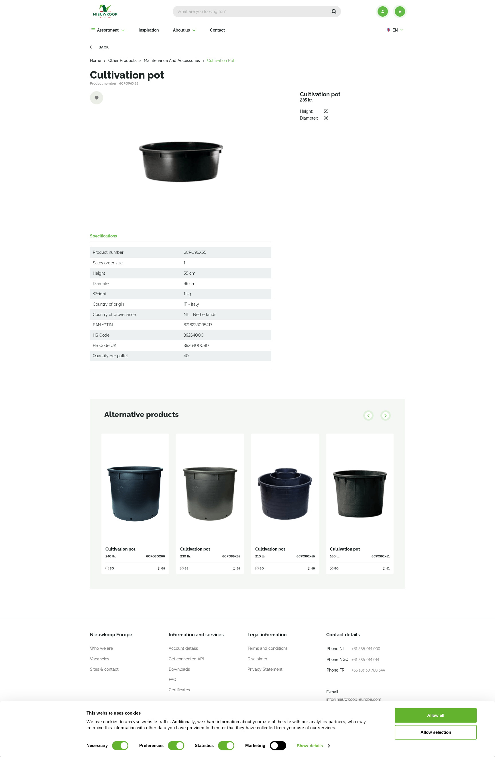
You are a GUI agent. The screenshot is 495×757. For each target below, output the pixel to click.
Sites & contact (104, 669)
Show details (310, 745)
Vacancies (99, 659)
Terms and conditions (267, 648)
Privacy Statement (264, 669)
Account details (183, 648)
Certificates (179, 690)
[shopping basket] (400, 11)
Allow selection (436, 732)
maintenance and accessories (172, 60)
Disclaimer (257, 659)
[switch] (176, 745)
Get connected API (186, 659)
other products (122, 60)
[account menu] (383, 11)
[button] (334, 11)
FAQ (172, 679)
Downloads (179, 669)
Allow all (435, 715)
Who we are (101, 648)
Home (95, 60)
